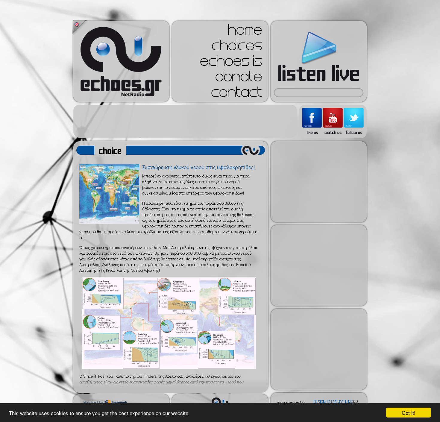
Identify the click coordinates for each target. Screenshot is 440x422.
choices (237, 47)
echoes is (231, 62)
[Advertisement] (185, 121)
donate (238, 78)
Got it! (408, 412)
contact (236, 93)
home (245, 31)
